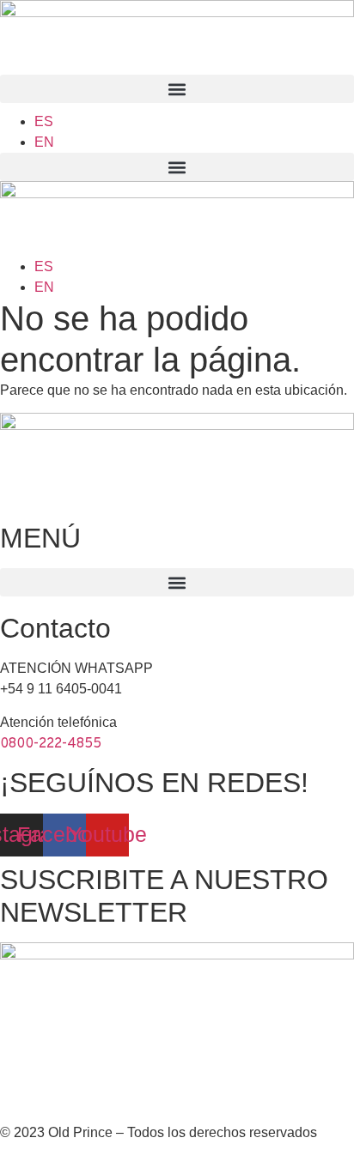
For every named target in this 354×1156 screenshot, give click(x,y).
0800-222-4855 (50, 744)
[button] (177, 89)
